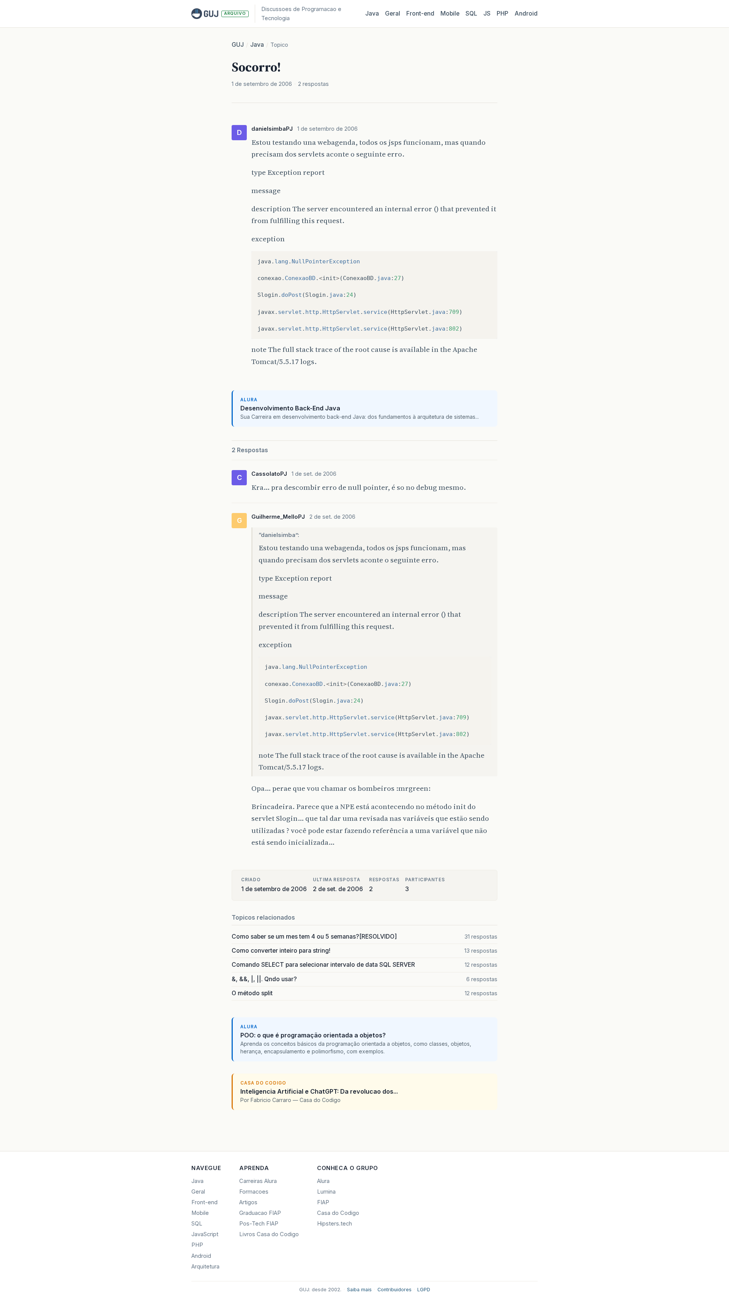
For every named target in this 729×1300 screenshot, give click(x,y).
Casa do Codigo (338, 1213)
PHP (502, 13)
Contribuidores (394, 1289)
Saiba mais (359, 1289)
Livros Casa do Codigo (269, 1234)
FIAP (323, 1202)
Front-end (204, 1202)
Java (372, 13)
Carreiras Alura (258, 1181)
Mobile (449, 13)
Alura (323, 1181)
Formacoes (253, 1191)
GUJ (238, 44)
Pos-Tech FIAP (258, 1223)
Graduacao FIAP (260, 1213)
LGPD (423, 1289)
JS (487, 13)
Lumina (326, 1191)
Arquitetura (205, 1266)
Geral (392, 13)
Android (526, 13)
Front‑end (420, 13)
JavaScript (204, 1234)
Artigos (248, 1202)
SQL (471, 13)
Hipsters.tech (334, 1223)
